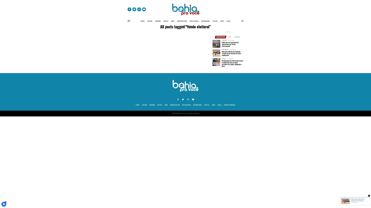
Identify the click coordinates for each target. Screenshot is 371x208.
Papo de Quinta (194, 21)
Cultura (149, 21)
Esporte (165, 21)
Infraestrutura (182, 21)
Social (228, 21)
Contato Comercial (185, 26)
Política (215, 21)
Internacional (205, 21)
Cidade (143, 21)
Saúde (222, 21)
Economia (158, 21)
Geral (172, 21)
